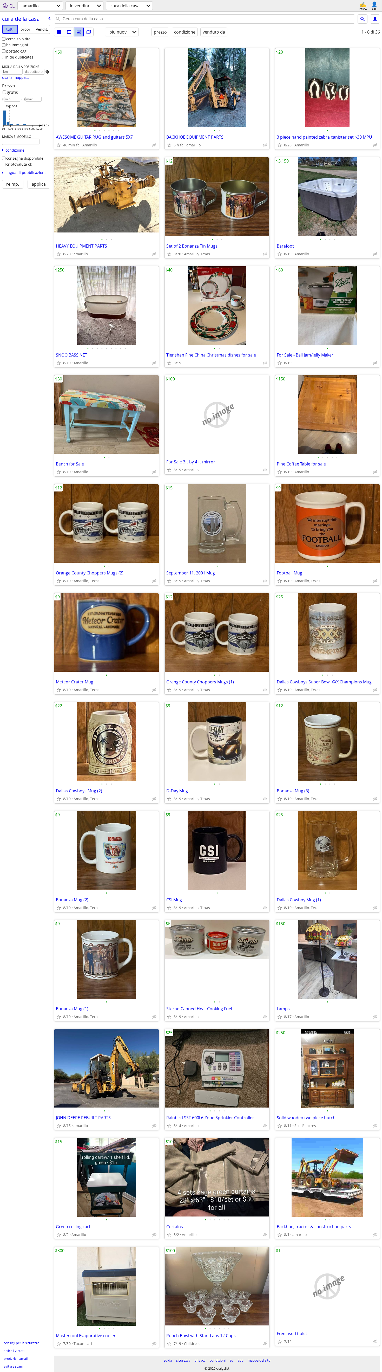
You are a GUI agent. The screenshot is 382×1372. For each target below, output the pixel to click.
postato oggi (17, 51)
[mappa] (89, 32)
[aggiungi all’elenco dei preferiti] (59, 145)
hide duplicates (19, 57)
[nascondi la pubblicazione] (154, 145)
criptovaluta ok (19, 164)
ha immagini (17, 44)
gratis (12, 92)
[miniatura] (69, 32)
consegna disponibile (24, 158)
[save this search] (375, 19)
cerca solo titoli (19, 38)
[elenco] (59, 32)
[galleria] (79, 32)
